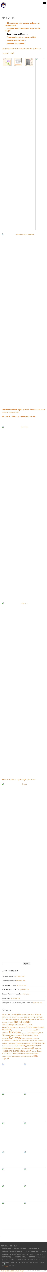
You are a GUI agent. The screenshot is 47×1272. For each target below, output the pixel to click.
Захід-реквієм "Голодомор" (22, 1035)
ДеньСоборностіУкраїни (14, 1024)
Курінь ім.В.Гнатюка (37, 1251)
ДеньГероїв (22, 1021)
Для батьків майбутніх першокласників (18, 1260)
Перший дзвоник (13, 1048)
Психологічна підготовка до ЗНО (21, 37)
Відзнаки (10, 1022)
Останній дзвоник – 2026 (11, 994)
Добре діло (23, 1033)
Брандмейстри (30, 1017)
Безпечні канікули (8, 976)
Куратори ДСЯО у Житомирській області (18, 1257)
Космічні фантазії (27, 1038)
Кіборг (11, 1040)
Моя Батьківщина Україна (26, 1040)
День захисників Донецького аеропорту (23, 1030)
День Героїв (6, 998)
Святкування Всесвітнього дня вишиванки (17, 1003)
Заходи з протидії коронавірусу (15, 1254)
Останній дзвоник (25, 1045)
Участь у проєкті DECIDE (11, 989)
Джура (14, 1032)
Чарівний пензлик (28, 1053)
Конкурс (15, 1037)
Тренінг (34, 1051)
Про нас (13, 1246)
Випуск (40, 1017)
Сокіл (28, 1051)
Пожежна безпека (26, 1048)
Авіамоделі (20, 1017)
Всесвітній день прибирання (17, 1019)
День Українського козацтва (17, 1025)
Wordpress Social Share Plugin (13, 1271)
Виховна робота (9, 1262)
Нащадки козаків (23, 1043)
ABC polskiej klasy (15, 1014)
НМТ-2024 (21, 1262)
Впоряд (5, 1019)
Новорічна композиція (8, 1046)
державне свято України (19, 1056)
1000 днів (4, 1014)
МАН (16, 1040)
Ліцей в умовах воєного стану (14, 1251)
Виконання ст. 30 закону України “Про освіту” (20, 1249)
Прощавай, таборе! (9, 981)
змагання (30, 1056)
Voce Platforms (9, 1265)
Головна (4, 1246)
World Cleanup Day (28, 1014)
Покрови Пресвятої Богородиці (21, 1049)
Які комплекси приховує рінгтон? (19, 779)
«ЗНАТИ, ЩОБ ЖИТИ (15, 40)
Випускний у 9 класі (9, 985)
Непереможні (38, 1043)
